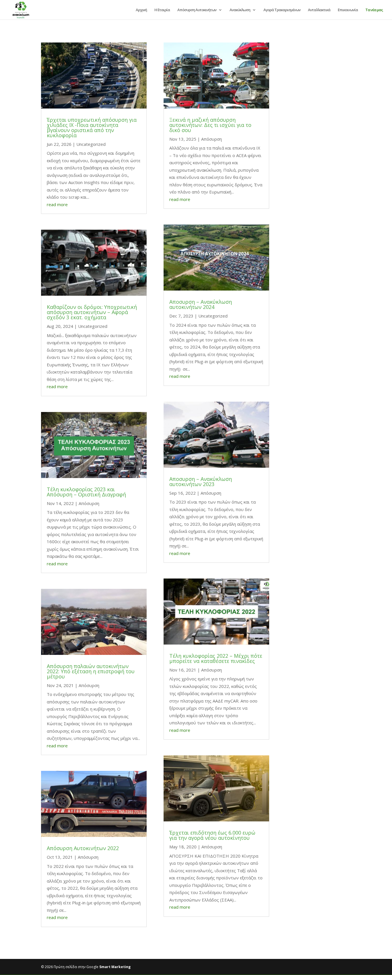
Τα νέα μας (374, 10)
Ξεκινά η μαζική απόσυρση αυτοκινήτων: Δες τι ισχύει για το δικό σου (210, 125)
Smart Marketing (115, 966)
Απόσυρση (89, 503)
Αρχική (141, 10)
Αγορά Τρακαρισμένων (281, 10)
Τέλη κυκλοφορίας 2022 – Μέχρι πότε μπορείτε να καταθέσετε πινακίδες (215, 658)
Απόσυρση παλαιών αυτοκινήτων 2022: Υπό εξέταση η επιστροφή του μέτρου (91, 671)
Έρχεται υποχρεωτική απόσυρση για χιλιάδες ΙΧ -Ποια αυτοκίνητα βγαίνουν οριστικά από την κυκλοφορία (92, 127)
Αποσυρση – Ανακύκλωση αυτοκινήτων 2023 (200, 481)
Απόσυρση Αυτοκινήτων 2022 (83, 848)
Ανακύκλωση (240, 10)
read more (57, 204)
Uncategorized (91, 144)
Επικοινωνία (348, 10)
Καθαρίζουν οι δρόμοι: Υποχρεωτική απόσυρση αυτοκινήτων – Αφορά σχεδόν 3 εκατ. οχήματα (92, 312)
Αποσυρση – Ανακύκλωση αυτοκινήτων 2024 (200, 304)
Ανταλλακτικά (319, 10)
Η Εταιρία (162, 10)
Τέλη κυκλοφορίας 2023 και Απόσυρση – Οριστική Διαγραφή (86, 492)
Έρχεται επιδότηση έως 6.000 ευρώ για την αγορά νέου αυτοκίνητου (212, 835)
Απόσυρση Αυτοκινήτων (196, 10)
